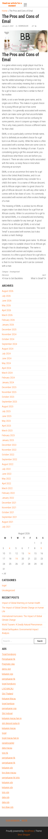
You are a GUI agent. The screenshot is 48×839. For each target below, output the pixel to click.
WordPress (29, 831)
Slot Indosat (7, 713)
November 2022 (9, 449)
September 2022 (9, 459)
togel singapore (13, 820)
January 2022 (8, 497)
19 (16, 558)
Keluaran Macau (9, 698)
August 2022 (7, 464)
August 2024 (7, 348)
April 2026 (6, 310)
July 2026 (6, 296)
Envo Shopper (24, 834)
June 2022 (6, 473)
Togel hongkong (9, 654)
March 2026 (7, 315)
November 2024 (9, 334)
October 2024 (8, 339)
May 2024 (6, 363)
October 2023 (8, 396)
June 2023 (6, 416)
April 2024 (6, 368)
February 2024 (8, 377)
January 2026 (8, 324)
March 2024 (7, 372)
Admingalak (23, 26)
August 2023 (7, 406)
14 (29, 553)
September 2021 (9, 517)
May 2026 (6, 305)
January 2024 (8, 382)
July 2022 (6, 469)
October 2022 (8, 454)
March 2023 (7, 430)
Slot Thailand (7, 693)
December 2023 (9, 387)
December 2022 (9, 445)
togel (4, 585)
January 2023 (8, 440)
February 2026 (8, 320)
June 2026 (6, 300)
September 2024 (9, 344)
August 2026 (7, 291)
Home (4, 10)
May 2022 (6, 478)
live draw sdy (7, 807)
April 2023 (6, 425)
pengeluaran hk (8, 679)
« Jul (4, 573)
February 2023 (8, 435)
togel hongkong (9, 683)
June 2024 (6, 358)
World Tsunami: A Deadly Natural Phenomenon (22, 624)
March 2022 (7, 488)
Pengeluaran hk (8, 659)
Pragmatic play (8, 664)
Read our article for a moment (12, 4)
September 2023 (9, 401)
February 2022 (8, 493)
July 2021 (6, 526)
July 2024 (6, 353)
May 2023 (6, 421)
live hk (24, 820)
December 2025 (9, 329)
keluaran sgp (7, 674)
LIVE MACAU (7, 688)
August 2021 (7, 522)
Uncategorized (14, 272)
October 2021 (8, 512)
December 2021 (9, 502)
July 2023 (6, 411)
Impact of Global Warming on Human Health (21, 603)
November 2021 (9, 507)
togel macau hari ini (10, 738)
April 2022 (6, 483)
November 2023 (9, 392)
